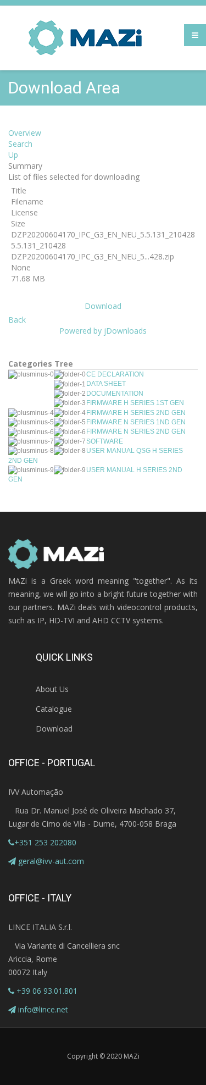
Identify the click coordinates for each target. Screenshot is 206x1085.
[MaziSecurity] (86, 37)
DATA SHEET (106, 384)
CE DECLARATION (115, 374)
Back (17, 319)
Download (103, 306)
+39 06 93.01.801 (45, 991)
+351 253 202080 (45, 842)
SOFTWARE (104, 441)
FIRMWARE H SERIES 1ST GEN (135, 403)
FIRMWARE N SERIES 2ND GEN (136, 431)
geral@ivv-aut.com (51, 861)
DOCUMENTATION (114, 393)
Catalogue (54, 709)
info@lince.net (43, 1009)
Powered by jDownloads (103, 330)
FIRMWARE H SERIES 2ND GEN (136, 413)
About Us (52, 689)
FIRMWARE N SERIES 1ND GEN (136, 422)
